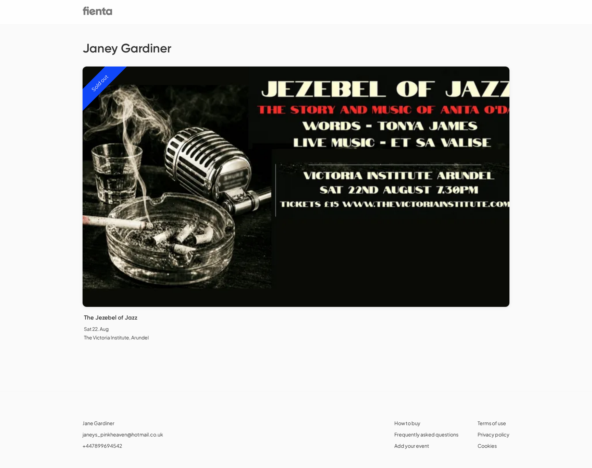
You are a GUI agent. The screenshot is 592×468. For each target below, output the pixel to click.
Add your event (411, 446)
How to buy (407, 423)
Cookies (487, 446)
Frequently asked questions (426, 434)
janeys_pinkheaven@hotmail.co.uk (123, 434)
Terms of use (492, 423)
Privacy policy (493, 434)
